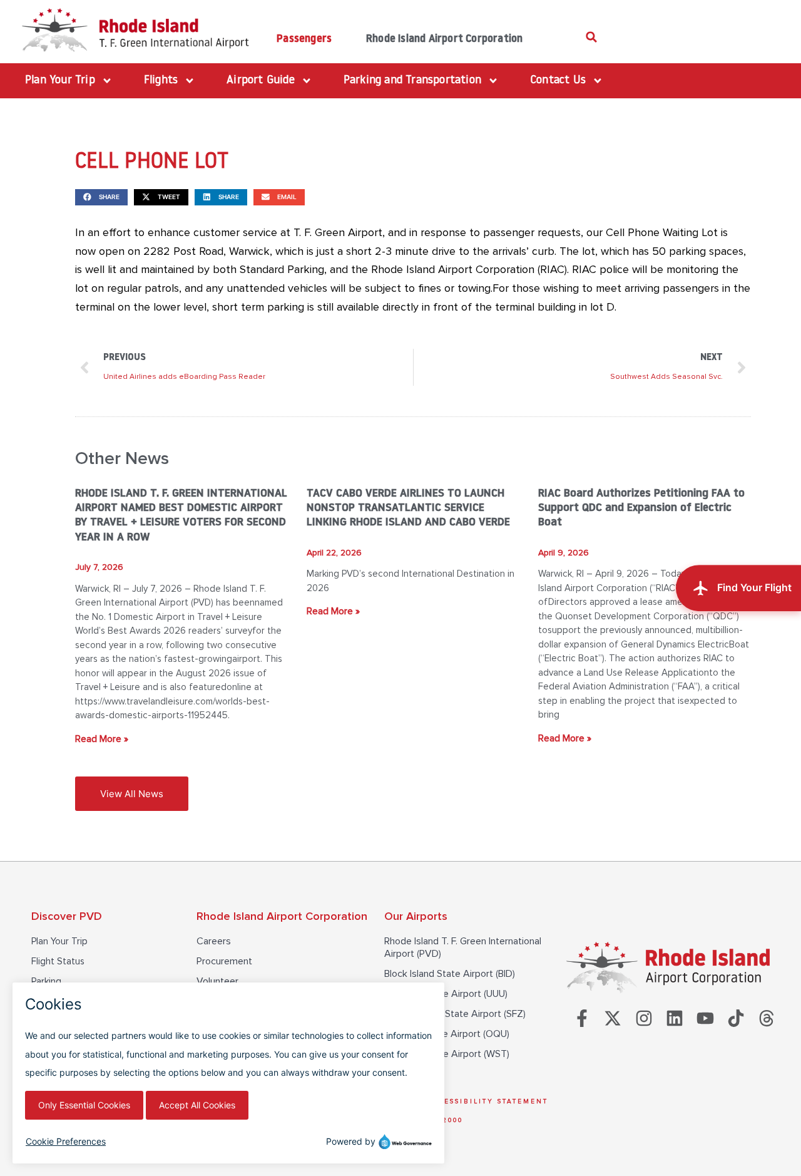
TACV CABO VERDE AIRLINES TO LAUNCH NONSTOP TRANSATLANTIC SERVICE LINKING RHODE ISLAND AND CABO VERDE (408, 508)
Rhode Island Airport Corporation (444, 39)
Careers (213, 941)
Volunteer (217, 981)
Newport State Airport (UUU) (446, 994)
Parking (46, 981)
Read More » (101, 739)
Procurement (224, 961)
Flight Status (57, 961)
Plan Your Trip (59, 941)
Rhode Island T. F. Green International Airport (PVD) (462, 947)
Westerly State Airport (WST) (446, 1054)
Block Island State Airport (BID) (449, 973)
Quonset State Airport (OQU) (446, 1034)
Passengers (304, 39)
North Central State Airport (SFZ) (455, 1014)
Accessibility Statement (487, 1101)
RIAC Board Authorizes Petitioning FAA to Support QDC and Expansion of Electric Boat (641, 508)
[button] (591, 37)
